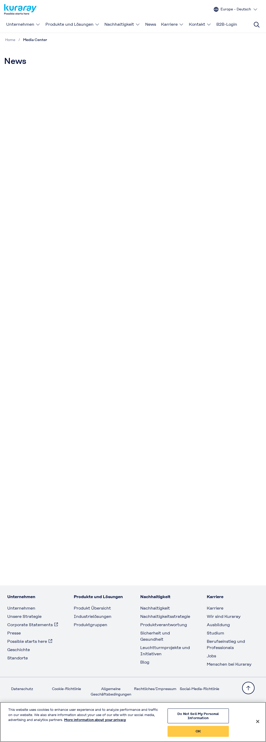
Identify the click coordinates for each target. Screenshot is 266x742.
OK (198, 731)
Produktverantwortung (163, 624)
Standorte (17, 658)
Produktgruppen (90, 624)
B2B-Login (226, 24)
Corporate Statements (30, 624)
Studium (215, 633)
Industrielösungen (92, 616)
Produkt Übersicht (92, 608)
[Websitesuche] (256, 24)
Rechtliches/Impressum (155, 689)
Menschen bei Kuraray (229, 664)
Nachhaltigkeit (119, 24)
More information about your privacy (95, 720)
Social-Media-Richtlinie (199, 689)
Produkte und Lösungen (69, 24)
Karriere (169, 24)
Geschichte (18, 649)
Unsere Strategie (24, 616)
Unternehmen (20, 24)
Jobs (211, 655)
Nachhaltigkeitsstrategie (165, 616)
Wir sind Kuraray (224, 616)
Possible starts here (27, 641)
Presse (14, 633)
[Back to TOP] (248, 688)
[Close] (257, 721)
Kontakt (197, 24)
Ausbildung (218, 624)
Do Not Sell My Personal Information (198, 716)
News (150, 24)
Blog (144, 662)
